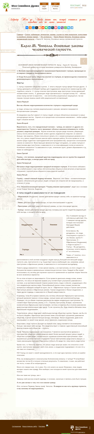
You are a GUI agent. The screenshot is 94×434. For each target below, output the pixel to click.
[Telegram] (71, 27)
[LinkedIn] (49, 27)
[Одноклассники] (30, 27)
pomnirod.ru (81, 432)
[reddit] (43, 27)
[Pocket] (55, 27)
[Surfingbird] (59, 27)
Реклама (42, 426)
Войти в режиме (76, 7)
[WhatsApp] (65, 27)
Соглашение (16, 426)
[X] (36, 27)
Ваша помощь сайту (29, 426)
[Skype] (68, 27)
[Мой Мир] (33, 27)
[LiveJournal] (52, 27)
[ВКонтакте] (27, 27)
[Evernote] (46, 27)
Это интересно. (46, 37)
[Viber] (62, 27)
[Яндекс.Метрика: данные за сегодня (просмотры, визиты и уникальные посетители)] (53, 426)
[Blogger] (39, 27)
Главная (20, 34)
